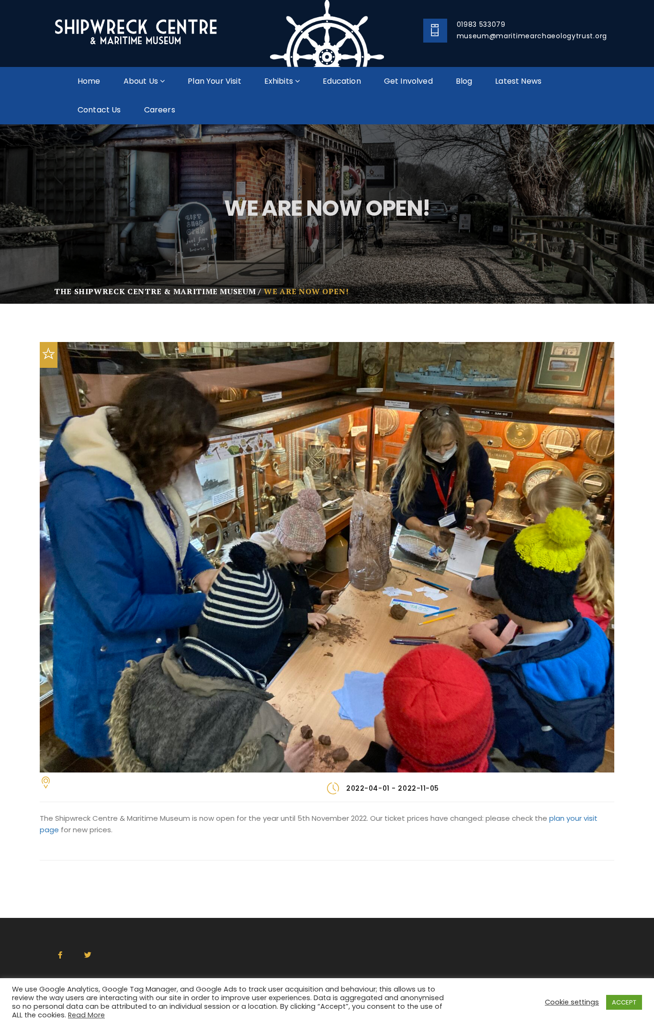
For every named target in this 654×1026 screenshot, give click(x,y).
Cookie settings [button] (572, 1002)
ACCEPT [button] (624, 1002)
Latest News (518, 81)
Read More (86, 1015)
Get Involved (408, 81)
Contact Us (99, 109)
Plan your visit (214, 81)
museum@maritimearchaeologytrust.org (532, 36)
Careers (159, 109)
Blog (464, 81)
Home (89, 81)
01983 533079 (481, 24)
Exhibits (279, 81)
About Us (142, 81)
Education (342, 81)
